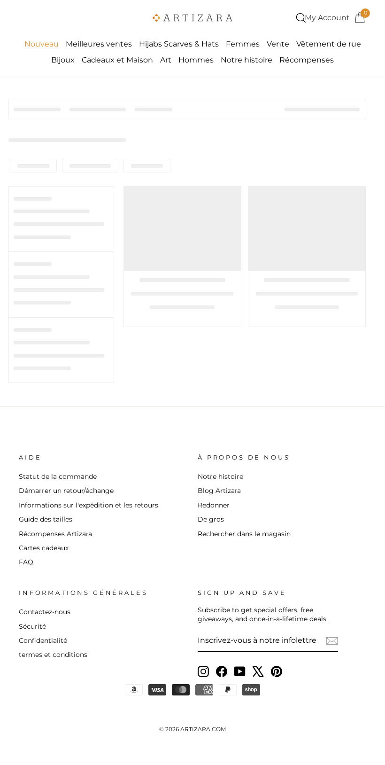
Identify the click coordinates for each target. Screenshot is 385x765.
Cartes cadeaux (44, 548)
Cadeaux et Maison (117, 59)
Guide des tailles (45, 519)
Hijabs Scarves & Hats (179, 43)
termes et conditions (53, 654)
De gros (211, 519)
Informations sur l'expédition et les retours (88, 505)
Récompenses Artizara (55, 534)
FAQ (26, 562)
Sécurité (32, 626)
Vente (278, 43)
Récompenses (306, 59)
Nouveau (41, 43)
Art (165, 59)
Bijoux (63, 59)
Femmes (243, 43)
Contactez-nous (44, 612)
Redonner (214, 505)
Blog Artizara (219, 490)
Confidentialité (43, 640)
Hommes (196, 59)
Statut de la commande (58, 476)
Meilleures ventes (99, 43)
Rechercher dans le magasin (244, 534)
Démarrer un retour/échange (66, 490)
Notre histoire (246, 59)
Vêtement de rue (328, 43)
